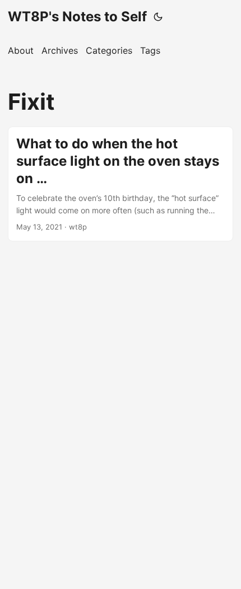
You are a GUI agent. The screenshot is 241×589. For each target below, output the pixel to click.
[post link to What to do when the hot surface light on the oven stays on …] (120, 184)
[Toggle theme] (158, 17)
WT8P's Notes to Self (77, 16)
